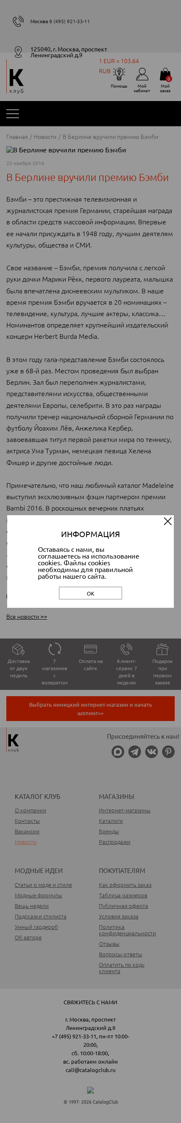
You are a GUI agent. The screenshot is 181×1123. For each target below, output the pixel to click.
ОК (90, 593)
